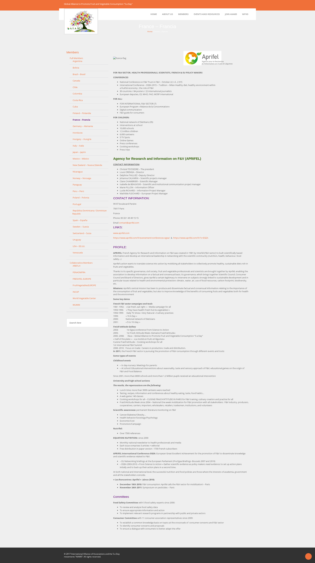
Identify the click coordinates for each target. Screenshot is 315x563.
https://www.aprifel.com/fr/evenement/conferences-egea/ (142, 237)
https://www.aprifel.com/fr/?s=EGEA (190, 237)
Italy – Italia (78, 145)
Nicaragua (78, 171)
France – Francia (81, 119)
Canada (76, 80)
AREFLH (76, 265)
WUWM (76, 304)
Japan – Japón (79, 152)
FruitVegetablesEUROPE (84, 285)
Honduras (78, 132)
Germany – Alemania (83, 126)
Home (149, 31)
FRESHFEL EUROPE (82, 278)
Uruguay (77, 239)
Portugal (77, 204)
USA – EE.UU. (79, 246)
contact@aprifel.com (129, 222)
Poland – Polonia (81, 197)
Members (72, 52)
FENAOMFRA (79, 272)
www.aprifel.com (121, 233)
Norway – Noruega (82, 178)
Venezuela (78, 252)
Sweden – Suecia (81, 226)
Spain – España (80, 220)
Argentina (77, 61)
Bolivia (76, 67)
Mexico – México (81, 158)
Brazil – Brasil (79, 74)
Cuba (75, 106)
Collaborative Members (81, 262)
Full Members (76, 58)
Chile (75, 87)
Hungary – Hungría (82, 139)
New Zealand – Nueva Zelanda (87, 165)
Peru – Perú (78, 191)
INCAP (76, 291)
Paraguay (77, 184)
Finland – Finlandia (82, 113)
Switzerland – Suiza (82, 233)
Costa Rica (78, 100)
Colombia (77, 93)
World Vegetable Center (84, 298)
